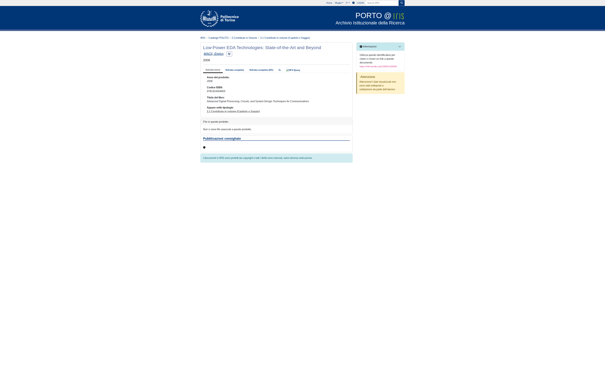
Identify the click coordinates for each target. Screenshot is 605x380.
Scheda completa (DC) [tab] (261, 70)
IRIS (202, 38)
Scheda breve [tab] (213, 69)
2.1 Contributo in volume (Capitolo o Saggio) (285, 38)
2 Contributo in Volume (244, 38)
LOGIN (360, 3)
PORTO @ (370, 18)
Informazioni (369, 46)
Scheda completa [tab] (234, 70)
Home (329, 3)
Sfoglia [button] (338, 3)
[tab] (280, 70)
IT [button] (347, 3)
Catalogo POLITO (218, 38)
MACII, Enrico (213, 53)
